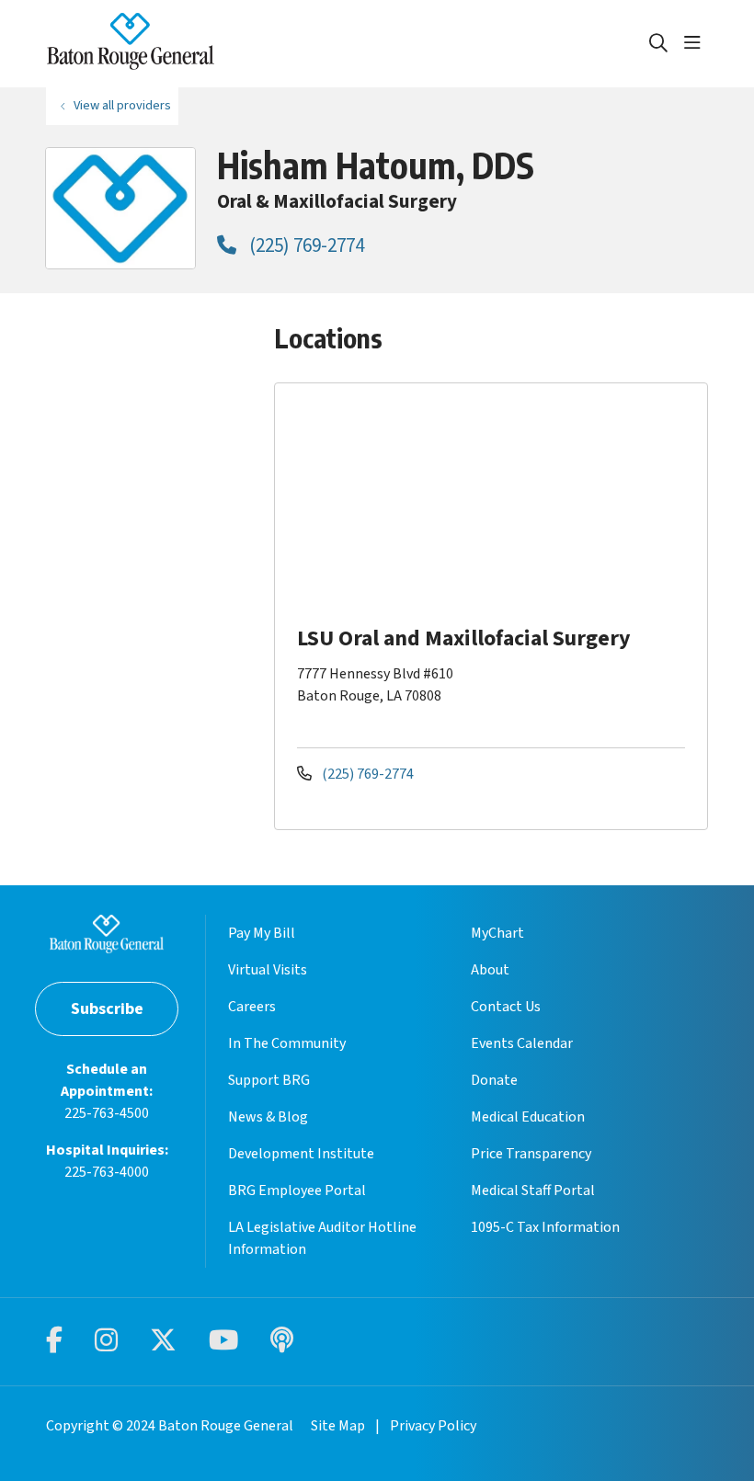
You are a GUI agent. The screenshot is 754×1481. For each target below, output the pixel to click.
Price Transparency (531, 1154)
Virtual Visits (267, 970)
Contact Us (506, 1007)
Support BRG (269, 1080)
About (490, 970)
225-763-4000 (106, 1172)
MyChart (497, 933)
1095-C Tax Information (545, 1227)
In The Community (287, 1043)
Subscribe (107, 1008)
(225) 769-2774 (305, 245)
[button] (696, 43)
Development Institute (301, 1154)
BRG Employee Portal (297, 1190)
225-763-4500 (106, 1113)
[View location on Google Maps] (497, 501)
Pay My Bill (261, 933)
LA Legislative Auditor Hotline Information (322, 1238)
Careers (252, 1007)
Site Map (338, 1426)
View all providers (122, 105)
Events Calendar (522, 1043)
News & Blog (268, 1117)
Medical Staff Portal (533, 1190)
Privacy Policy (433, 1426)
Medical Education (528, 1117)
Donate (494, 1080)
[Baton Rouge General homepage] (130, 43)
